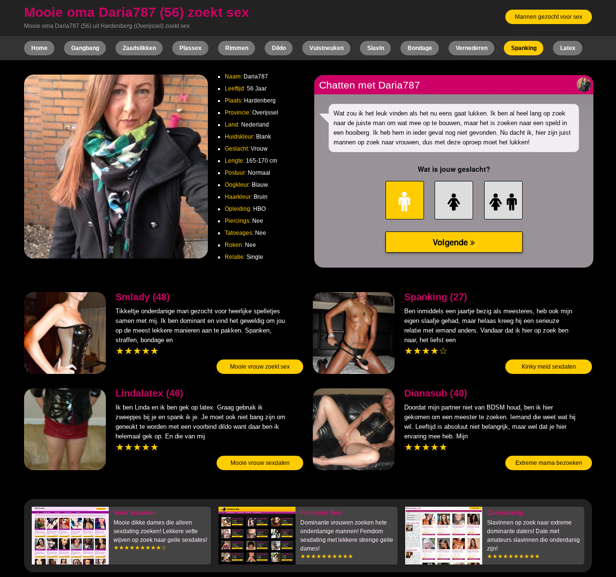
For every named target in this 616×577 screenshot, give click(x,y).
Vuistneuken (326, 48)
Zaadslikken (139, 48)
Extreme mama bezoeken (548, 463)
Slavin (375, 48)
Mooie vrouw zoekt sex (260, 366)
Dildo (279, 48)
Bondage (420, 48)
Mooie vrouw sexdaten (260, 463)
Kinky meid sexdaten (549, 366)
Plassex (191, 48)
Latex (568, 48)
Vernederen (472, 48)
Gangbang (85, 48)
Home (39, 48)
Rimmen (236, 48)
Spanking (524, 48)
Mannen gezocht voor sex (548, 16)
